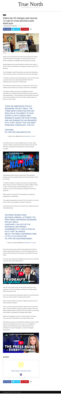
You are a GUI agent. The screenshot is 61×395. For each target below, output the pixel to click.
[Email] (21, 374)
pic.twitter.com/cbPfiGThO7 (18, 132)
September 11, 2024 (29, 136)
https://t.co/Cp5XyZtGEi (16, 236)
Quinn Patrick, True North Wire (10, 25)
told (12, 81)
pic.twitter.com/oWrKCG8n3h (18, 239)
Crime (4, 15)
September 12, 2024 (30, 242)
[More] (31, 29)
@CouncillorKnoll (13, 217)
